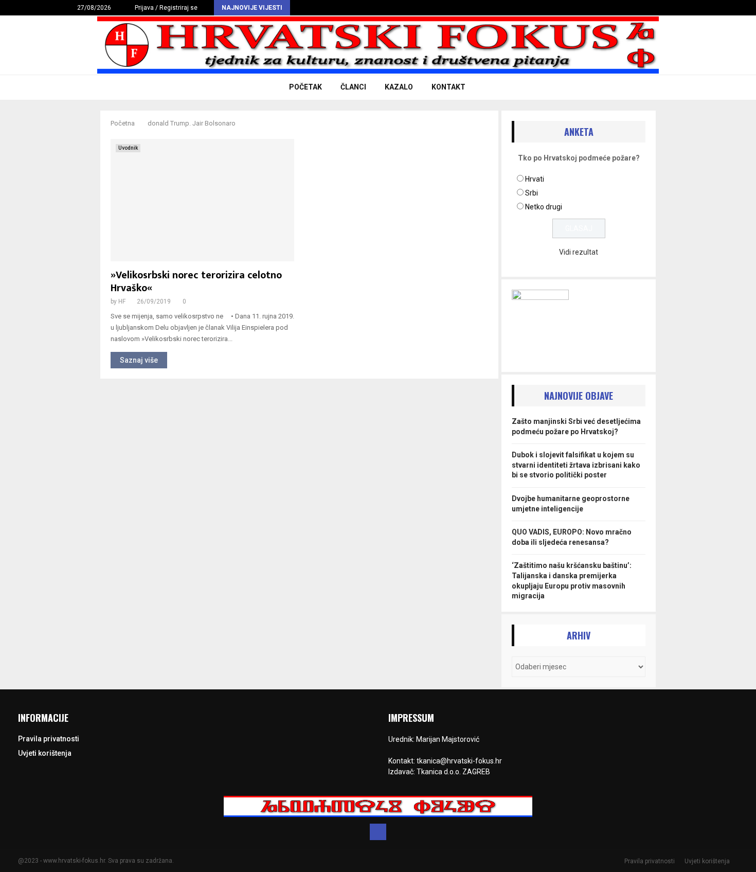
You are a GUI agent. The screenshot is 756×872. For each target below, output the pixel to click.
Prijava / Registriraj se (165, 7)
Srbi (531, 193)
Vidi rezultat (578, 252)
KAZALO (399, 87)
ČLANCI (353, 87)
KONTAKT (448, 87)
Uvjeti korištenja (44, 753)
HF (121, 301)
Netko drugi (543, 207)
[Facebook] (378, 832)
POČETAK (305, 87)
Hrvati (534, 179)
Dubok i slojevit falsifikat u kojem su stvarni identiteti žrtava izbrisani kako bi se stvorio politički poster (576, 465)
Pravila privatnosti (48, 739)
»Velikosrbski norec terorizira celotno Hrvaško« (196, 281)
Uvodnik (128, 148)
